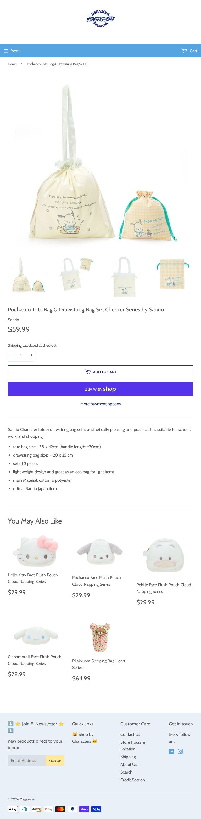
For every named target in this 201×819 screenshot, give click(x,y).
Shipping (128, 756)
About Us (128, 764)
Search (126, 772)
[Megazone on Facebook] (171, 752)
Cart (193, 50)
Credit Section (132, 779)
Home (12, 64)
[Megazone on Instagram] (180, 752)
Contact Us (130, 734)
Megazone (27, 799)
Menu (15, 50)
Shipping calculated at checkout (32, 345)
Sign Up (55, 761)
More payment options (100, 403)
